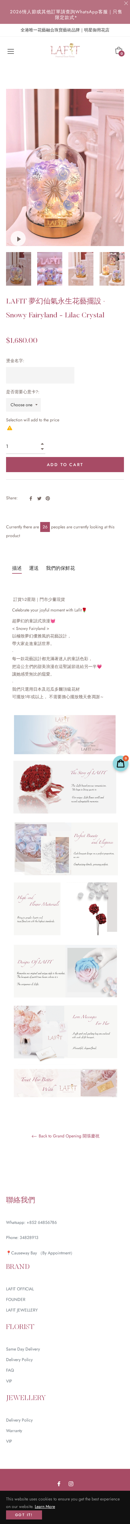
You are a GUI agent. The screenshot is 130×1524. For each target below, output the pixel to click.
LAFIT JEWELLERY (22, 1310)
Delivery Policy (19, 1360)
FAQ (10, 1370)
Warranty (14, 1431)
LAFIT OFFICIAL (20, 1289)
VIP (9, 1381)
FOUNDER (15, 1299)
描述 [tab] (17, 568)
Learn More (45, 1506)
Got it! (24, 1515)
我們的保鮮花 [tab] (60, 568)
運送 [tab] (34, 568)
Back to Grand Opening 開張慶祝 (68, 1136)
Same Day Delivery (23, 1349)
